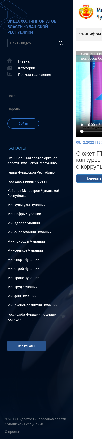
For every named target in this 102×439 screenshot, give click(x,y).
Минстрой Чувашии (23, 268)
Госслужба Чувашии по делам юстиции (31, 317)
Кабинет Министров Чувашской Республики (33, 193)
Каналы (16, 147)
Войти (23, 123)
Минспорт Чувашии (23, 259)
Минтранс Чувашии (23, 277)
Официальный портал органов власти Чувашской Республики (32, 160)
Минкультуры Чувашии (26, 204)
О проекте (13, 431)
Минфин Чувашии (21, 296)
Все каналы (26, 346)
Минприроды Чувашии (26, 241)
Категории (26, 68)
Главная (24, 61)
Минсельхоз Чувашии (25, 250)
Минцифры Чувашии (24, 213)
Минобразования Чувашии (29, 232)
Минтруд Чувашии (22, 286)
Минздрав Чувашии (23, 223)
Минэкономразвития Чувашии (32, 305)
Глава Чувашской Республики (31, 172)
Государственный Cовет (27, 181)
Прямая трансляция (34, 74)
